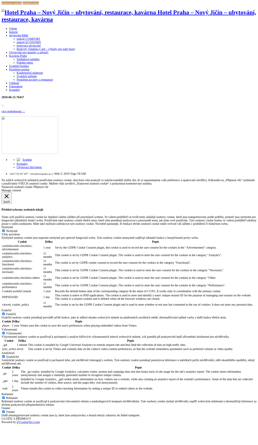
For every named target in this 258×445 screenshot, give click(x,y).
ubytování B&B (18, 35)
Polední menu (25, 62)
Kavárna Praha (18, 55)
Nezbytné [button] (7, 227)
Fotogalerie (15, 86)
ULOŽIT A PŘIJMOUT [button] (16, 418)
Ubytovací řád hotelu (29, 167)
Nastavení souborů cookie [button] (17, 187)
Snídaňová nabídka (28, 59)
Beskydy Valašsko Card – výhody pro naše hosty (46, 49)
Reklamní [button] (7, 394)
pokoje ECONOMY (29, 42)
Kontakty (14, 89)
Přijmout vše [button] (40, 187)
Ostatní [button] (6, 408)
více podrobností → (13, 111)
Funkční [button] (6, 310)
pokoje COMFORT (28, 38)
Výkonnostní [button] (9, 329)
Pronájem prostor (19, 69)
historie (13, 32)
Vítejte (13, 28)
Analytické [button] (8, 353)
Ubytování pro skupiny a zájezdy (29, 52)
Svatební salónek (27, 76)
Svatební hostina (19, 66)
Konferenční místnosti (30, 72)
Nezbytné (12, 231)
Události (14, 83)
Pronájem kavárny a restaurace (35, 79)
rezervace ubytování (29, 45)
